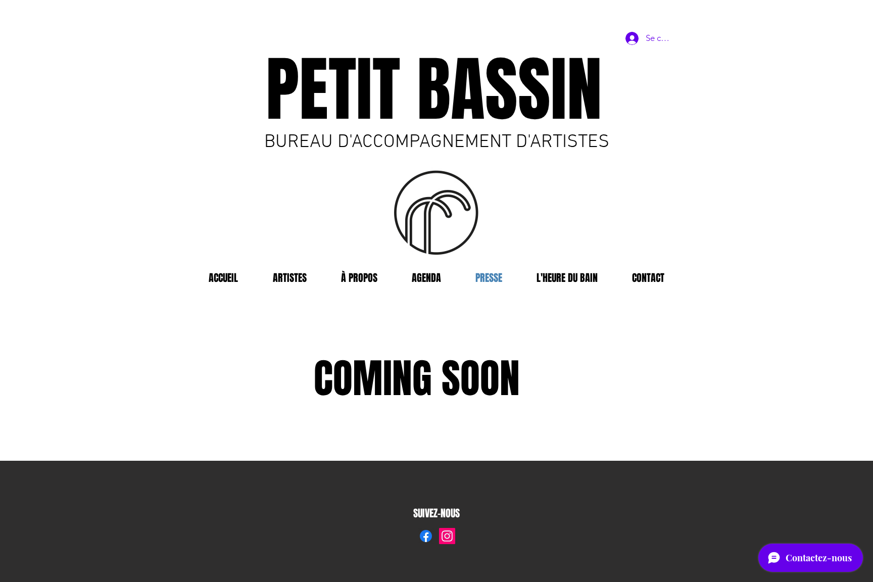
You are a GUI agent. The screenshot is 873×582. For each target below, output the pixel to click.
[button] (567, 277)
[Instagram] (447, 536)
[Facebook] (426, 536)
